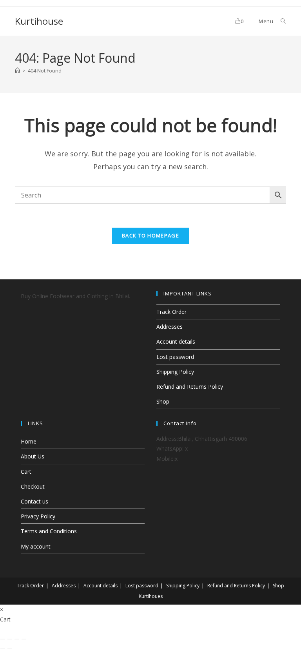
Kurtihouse (39, 20)
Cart (26, 471)
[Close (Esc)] (24, 639)
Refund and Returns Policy (189, 386)
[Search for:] (280, 21)
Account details (175, 341)
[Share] (17, 639)
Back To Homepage (150, 235)
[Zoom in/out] (2, 639)
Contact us (34, 501)
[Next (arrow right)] (10, 649)
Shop (162, 401)
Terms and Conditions (49, 531)
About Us (32, 456)
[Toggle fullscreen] (10, 639)
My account (36, 546)
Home (28, 441)
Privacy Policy (38, 516)
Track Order (171, 311)
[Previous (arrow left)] (2, 649)
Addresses (169, 326)
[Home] (17, 70)
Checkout (33, 486)
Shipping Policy (175, 371)
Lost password (175, 356)
